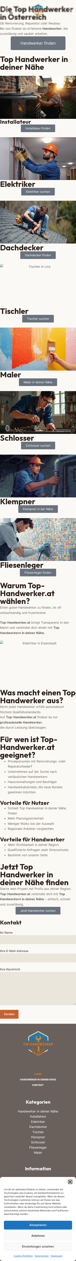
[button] (70, 1182)
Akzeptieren (38, 1225)
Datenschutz (42, 1255)
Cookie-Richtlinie (23, 1255)
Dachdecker (38, 1127)
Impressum (56, 1255)
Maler (38, 1152)
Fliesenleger (38, 1147)
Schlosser (38, 1142)
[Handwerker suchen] (70, 9)
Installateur (38, 1116)
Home (38, 1074)
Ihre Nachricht (10, 969)
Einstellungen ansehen (38, 1246)
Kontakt (38, 1085)
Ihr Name (6, 932)
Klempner (38, 1137)
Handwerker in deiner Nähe (38, 1079)
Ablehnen (38, 1236)
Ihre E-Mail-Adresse (14, 951)
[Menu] (6, 10)
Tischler (38, 1132)
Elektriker (38, 1122)
